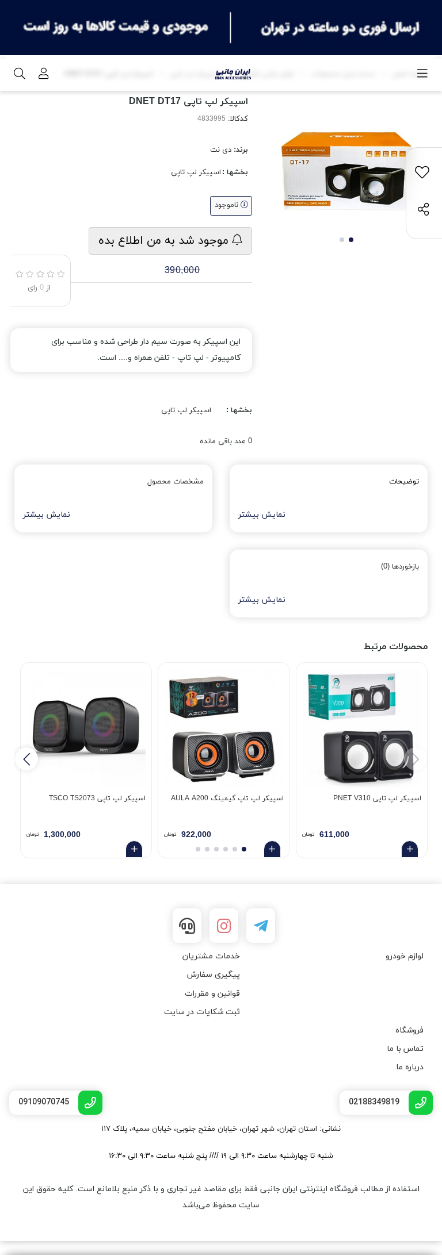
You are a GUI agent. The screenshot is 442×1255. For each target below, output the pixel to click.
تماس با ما (405, 1048)
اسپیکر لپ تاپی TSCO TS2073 (97, 798)
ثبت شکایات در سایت (202, 1012)
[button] (26, 758)
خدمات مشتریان (211, 956)
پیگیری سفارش (213, 974)
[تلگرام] (260, 925)
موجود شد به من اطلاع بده (165, 241)
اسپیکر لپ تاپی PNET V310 (377, 798)
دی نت (220, 150)
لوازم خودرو (405, 956)
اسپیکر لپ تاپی (196, 172)
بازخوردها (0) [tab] (400, 567)
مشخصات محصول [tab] (175, 482)
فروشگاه (409, 1030)
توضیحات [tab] (404, 482)
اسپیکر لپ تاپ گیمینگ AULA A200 (227, 798)
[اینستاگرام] (223, 925)
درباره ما (410, 1067)
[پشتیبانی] (187, 925)
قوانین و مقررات (212, 993)
